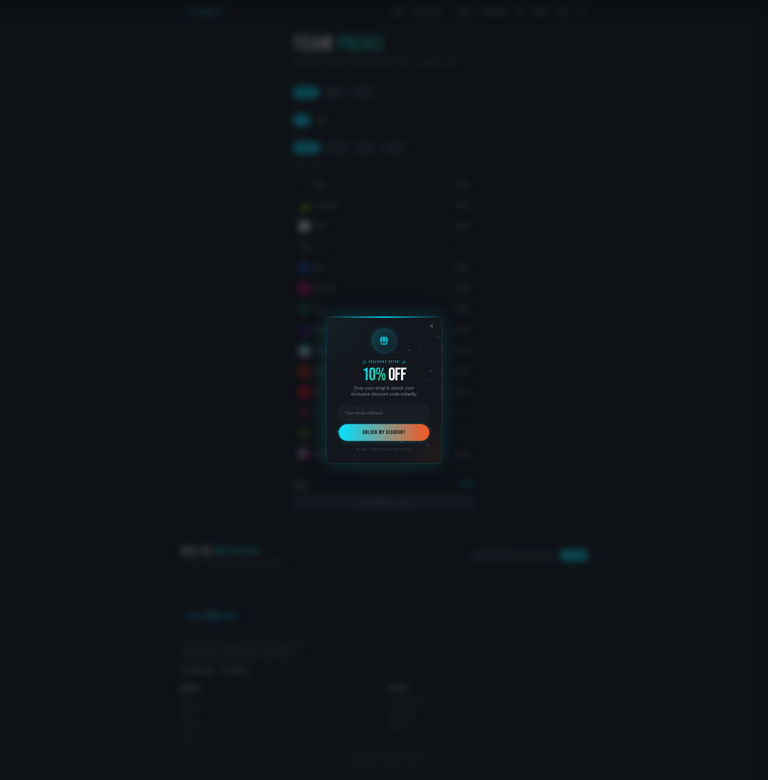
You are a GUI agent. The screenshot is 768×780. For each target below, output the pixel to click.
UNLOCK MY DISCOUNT (384, 432)
